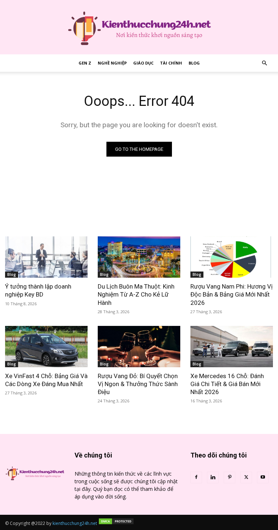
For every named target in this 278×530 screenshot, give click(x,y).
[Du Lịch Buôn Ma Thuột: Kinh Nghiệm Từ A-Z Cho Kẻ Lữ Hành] (139, 257)
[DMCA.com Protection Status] (116, 523)
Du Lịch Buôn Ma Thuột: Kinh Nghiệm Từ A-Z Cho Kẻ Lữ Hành (136, 294)
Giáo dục (143, 63)
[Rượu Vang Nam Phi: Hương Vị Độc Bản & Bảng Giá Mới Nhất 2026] (231, 257)
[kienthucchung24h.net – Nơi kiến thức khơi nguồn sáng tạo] (139, 27)
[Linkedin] (213, 477)
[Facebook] (196, 477)
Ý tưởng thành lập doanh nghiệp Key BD (38, 290)
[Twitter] (246, 477)
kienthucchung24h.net (74, 523)
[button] (264, 63)
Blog (194, 63)
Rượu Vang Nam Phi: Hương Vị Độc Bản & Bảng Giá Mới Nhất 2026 (231, 294)
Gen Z (85, 63)
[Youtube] (263, 477)
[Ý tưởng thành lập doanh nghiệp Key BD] (46, 257)
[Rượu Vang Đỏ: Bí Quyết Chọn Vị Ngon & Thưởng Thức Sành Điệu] (139, 346)
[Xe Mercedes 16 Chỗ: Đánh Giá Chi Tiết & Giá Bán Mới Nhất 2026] (231, 346)
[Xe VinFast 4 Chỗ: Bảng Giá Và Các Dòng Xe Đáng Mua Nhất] (46, 346)
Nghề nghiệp (112, 63)
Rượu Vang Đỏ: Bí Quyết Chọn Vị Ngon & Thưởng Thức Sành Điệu (138, 384)
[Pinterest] (229, 477)
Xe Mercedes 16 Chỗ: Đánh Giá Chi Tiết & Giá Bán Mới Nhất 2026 (227, 384)
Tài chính (171, 63)
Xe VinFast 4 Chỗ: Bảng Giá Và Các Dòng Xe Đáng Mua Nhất (46, 380)
